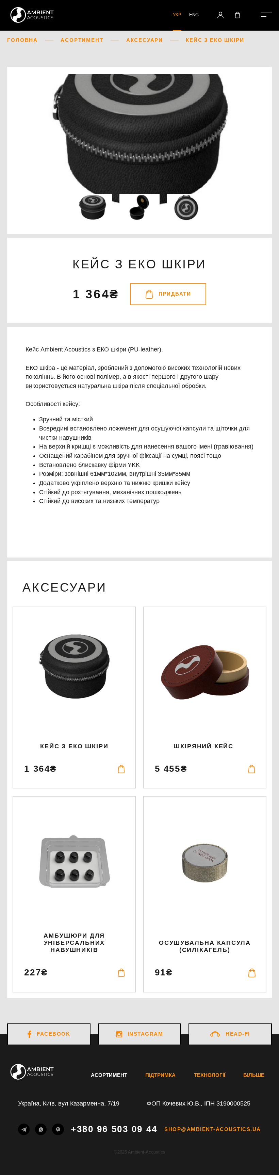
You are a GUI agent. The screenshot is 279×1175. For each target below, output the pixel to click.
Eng (194, 14)
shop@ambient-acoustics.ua (212, 1129)
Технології (209, 1075)
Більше (253, 1075)
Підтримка (160, 1075)
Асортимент (109, 1075)
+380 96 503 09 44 (114, 1129)
